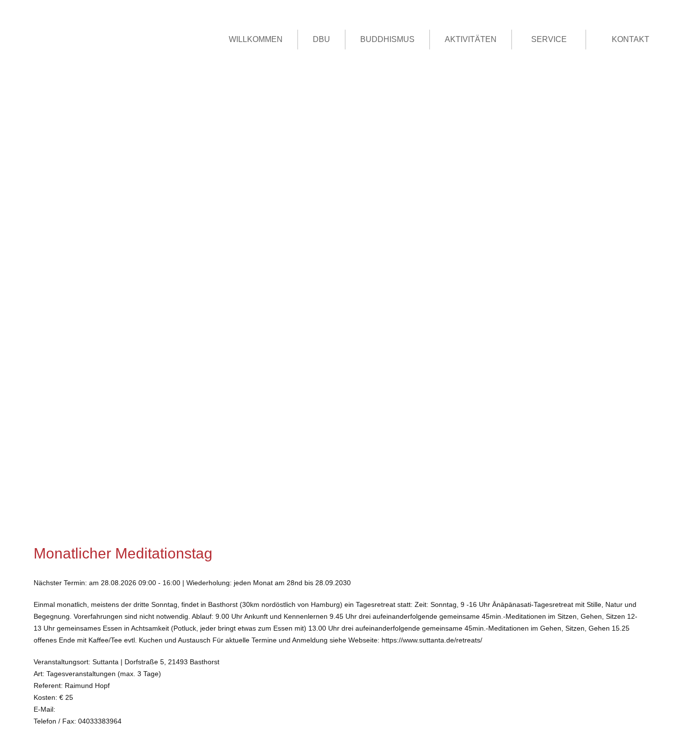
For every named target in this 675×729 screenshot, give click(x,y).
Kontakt (630, 39)
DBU (321, 39)
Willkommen (256, 39)
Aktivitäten (471, 39)
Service (549, 39)
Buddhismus (387, 39)
